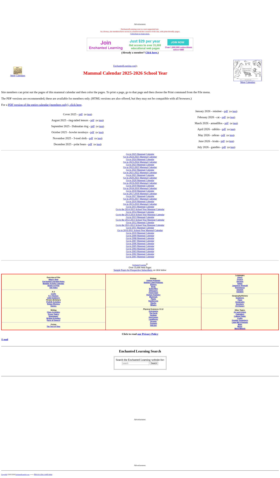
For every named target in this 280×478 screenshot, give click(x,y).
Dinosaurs (153, 291)
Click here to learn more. (140, 34)
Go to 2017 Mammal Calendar (140, 196)
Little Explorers (53, 298)
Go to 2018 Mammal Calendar (140, 191)
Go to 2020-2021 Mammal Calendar (140, 178)
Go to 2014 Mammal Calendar (140, 212)
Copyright (4, 474)
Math (240, 324)
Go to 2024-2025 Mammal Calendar (140, 157)
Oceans (153, 321)
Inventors (240, 304)
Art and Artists (240, 312)
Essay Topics (53, 314)
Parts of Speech (53, 320)
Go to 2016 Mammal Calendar (140, 201)
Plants (153, 299)
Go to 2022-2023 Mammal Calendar (140, 167)
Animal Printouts (153, 281)
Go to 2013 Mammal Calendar (140, 217)
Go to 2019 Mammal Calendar (140, 185)
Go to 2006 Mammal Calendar (140, 243)
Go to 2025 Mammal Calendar (140, 154)
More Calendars (17, 75)
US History (239, 306)
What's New (53, 280)
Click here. (151, 52)
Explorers (240, 298)
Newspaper (53, 316)
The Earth (153, 313)
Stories (53, 306)
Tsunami (153, 323)
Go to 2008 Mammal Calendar (140, 238)
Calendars (240, 314)
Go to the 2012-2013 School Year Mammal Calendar (140, 220)
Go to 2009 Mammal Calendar (140, 235)
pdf (81, 114)
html (89, 114)
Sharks (153, 303)
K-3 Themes (53, 296)
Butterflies (153, 289)
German (240, 282)
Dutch (239, 277)
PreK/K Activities (53, 302)
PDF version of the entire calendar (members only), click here (45, 104)
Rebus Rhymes (53, 304)
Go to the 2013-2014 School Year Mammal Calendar (140, 214)
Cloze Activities (53, 312)
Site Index (53, 288)
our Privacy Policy (147, 334)
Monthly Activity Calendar (53, 284)
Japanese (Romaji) (240, 286)
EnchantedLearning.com (124, 66)
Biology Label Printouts (153, 283)
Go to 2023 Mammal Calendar (140, 164)
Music (239, 327)
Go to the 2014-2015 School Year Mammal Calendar (140, 209)
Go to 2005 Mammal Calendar (140, 246)
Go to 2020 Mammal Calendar (140, 180)
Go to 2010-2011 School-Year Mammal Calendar (140, 230)
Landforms (153, 319)
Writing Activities (53, 318)
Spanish (240, 290)
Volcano (153, 326)
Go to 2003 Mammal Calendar (140, 251)
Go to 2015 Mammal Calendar (140, 206)
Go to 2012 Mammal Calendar (140, 222)
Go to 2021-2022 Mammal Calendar (140, 172)
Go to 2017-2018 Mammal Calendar (140, 193)
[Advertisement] (140, 12)
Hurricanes (153, 317)
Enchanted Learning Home (53, 282)
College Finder (240, 316)
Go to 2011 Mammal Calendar (140, 228)
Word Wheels (240, 329)
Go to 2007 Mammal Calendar (140, 241)
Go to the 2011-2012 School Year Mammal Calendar (140, 225)
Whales (153, 305)
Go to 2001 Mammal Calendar (140, 256)
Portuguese (240, 288)
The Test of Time (53, 327)
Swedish (239, 292)
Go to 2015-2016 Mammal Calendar (140, 204)
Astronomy (153, 311)
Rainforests (153, 301)
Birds (153, 287)
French (240, 280)
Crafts (53, 294)
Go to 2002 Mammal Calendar (140, 254)
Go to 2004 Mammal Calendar (140, 249)
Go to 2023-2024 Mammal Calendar (140, 162)
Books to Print (53, 286)
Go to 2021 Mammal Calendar (140, 175)
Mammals (153, 297)
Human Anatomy (153, 295)
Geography (240, 302)
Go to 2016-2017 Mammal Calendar (140, 199)
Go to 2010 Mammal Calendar (140, 233)
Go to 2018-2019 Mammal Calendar (140, 188)
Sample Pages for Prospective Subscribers (133, 270)
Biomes (153, 285)
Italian (239, 284)
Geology (153, 315)
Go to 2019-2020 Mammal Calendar (140, 183)
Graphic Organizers (240, 320)
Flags (240, 300)
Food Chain (153, 293)
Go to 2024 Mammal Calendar (140, 159)
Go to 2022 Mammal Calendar (140, 170)
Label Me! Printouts (240, 322)
